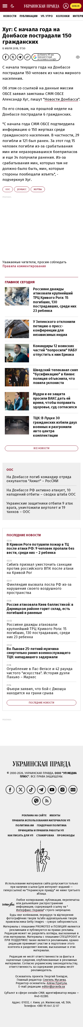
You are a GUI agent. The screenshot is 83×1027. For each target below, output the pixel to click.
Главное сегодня (20, 282)
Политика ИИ (25, 825)
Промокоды (66, 835)
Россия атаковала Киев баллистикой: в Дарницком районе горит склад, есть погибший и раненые (40, 608)
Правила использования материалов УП (41, 820)
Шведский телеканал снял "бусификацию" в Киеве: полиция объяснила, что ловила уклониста (55, 376)
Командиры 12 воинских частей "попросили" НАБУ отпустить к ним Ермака (55, 350)
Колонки (63, 16)
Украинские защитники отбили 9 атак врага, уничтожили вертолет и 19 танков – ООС (39, 507)
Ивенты (55, 815)
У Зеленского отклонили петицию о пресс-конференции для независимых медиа (54, 328)
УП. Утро (47, 16)
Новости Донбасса (61, 99)
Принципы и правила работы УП (41, 830)
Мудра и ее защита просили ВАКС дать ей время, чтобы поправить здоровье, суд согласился (55, 400)
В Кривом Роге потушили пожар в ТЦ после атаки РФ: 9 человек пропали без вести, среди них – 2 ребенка (40, 548)
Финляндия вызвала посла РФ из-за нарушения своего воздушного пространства (39, 588)
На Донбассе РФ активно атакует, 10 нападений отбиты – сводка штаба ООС (41, 492)
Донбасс (21, 189)
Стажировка (45, 835)
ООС (7, 189)
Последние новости (24, 535)
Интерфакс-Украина (30, 910)
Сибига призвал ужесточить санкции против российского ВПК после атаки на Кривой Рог (40, 568)
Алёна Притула (57, 983)
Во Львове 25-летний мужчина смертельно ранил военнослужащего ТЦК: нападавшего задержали (39, 653)
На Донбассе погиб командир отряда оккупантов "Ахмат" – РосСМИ (38, 479)
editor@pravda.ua (53, 986)
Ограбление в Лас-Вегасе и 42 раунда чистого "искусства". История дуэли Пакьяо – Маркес (40, 673)
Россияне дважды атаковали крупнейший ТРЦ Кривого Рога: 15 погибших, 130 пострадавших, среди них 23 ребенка (54, 300)
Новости (9, 16)
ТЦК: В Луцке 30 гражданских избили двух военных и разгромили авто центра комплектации (55, 426)
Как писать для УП (20, 835)
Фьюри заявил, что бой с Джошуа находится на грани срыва (36, 691)
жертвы (38, 189)
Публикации (28, 16)
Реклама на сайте (34, 815)
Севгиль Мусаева (54, 980)
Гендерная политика (51, 825)
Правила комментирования (24, 266)
